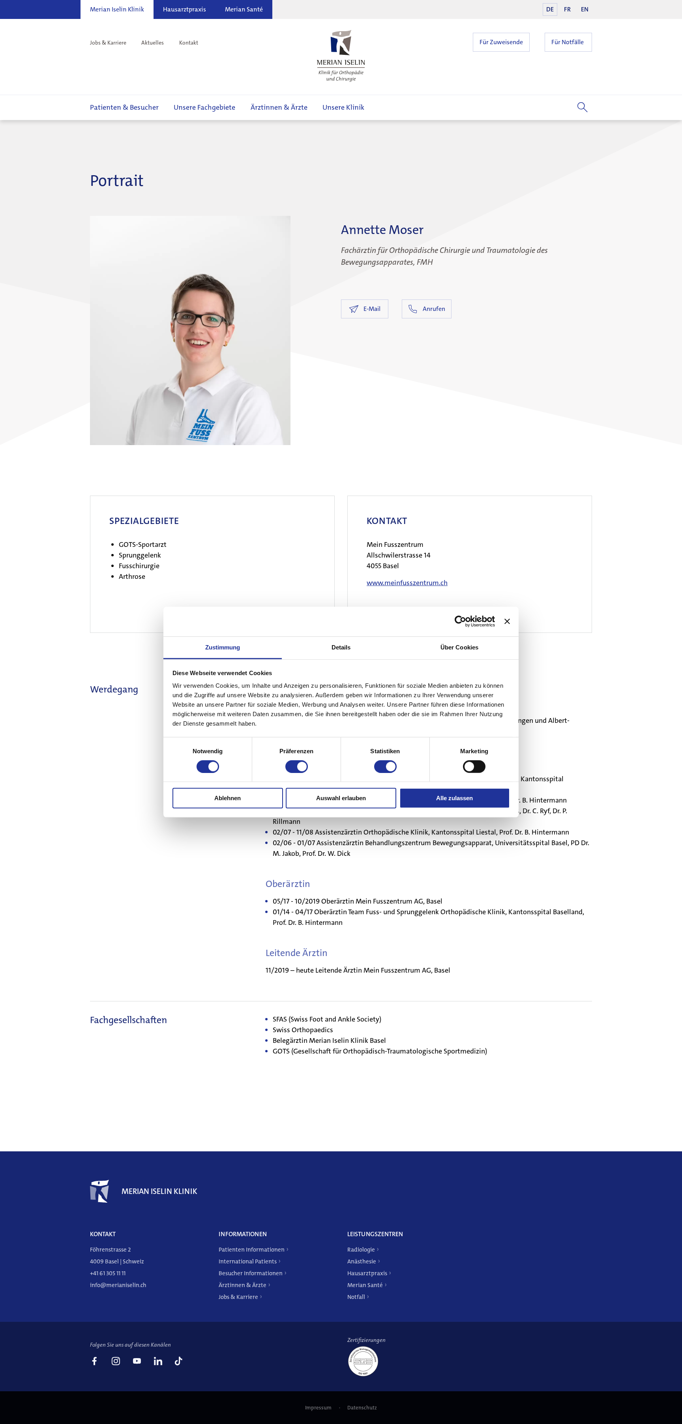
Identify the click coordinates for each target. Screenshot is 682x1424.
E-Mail (371, 309)
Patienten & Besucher (124, 107)
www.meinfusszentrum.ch (407, 583)
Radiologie (361, 1250)
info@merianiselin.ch (118, 1285)
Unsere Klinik (343, 107)
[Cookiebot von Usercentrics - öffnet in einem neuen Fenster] (460, 621)
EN (584, 9)
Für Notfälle (567, 42)
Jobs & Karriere (108, 42)
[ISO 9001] (366, 1375)
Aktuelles (152, 42)
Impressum (319, 1407)
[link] (94, 1362)
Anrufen (434, 309)
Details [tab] (341, 647)
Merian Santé (244, 9)
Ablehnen (227, 798)
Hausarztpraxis (184, 9)
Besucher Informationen (251, 1273)
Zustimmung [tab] (222, 647)
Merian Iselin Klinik (117, 9)
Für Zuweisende (501, 42)
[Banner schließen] (507, 621)
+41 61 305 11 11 (108, 1273)
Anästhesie (361, 1261)
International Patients (248, 1261)
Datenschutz (362, 1407)
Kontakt (188, 42)
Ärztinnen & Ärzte (279, 107)
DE (550, 9)
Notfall (356, 1297)
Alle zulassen (454, 798)
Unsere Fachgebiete (204, 107)
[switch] (296, 766)
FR (567, 9)
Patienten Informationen (252, 1250)
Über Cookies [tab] (459, 647)
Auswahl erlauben (341, 798)
